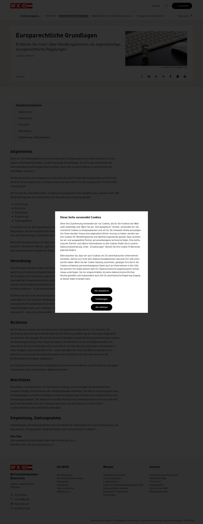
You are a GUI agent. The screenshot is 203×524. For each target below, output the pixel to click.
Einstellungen (102, 299)
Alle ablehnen (101, 307)
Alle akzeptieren (101, 291)
